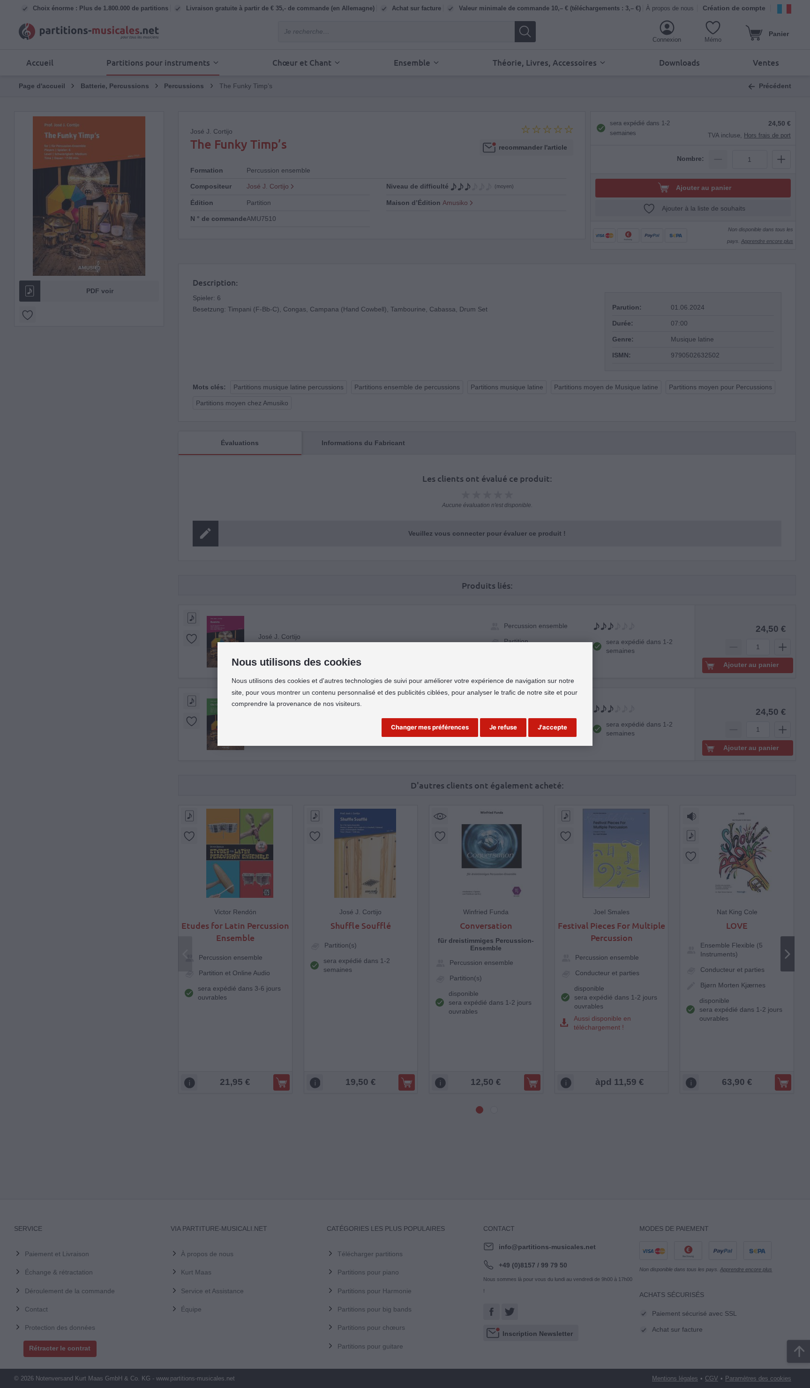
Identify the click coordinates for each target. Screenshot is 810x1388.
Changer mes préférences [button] (430, 727)
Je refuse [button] (503, 727)
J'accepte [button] (552, 727)
